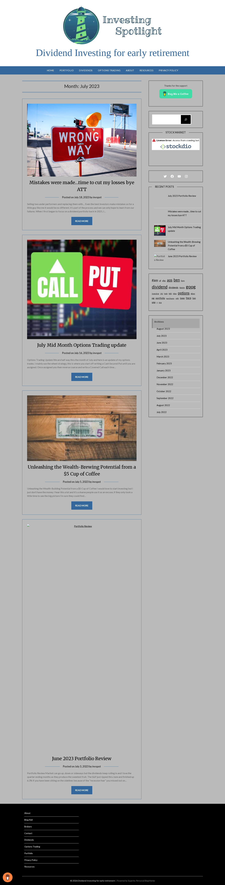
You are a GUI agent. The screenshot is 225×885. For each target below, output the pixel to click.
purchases (170, 298)
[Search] (186, 119)
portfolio (160, 298)
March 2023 (163, 356)
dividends (173, 287)
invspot (97, 197)
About (130, 70)
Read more (81, 221)
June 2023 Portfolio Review (81, 758)
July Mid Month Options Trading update (81, 345)
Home (50, 70)
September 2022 (165, 398)
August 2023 (163, 328)
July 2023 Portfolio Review (182, 195)
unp (154, 302)
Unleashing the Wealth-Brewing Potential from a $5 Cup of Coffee (184, 245)
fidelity (182, 288)
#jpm (155, 280)
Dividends (86, 70)
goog (191, 286)
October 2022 (164, 391)
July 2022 (162, 412)
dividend (159, 286)
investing (155, 294)
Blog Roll (28, 819)
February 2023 (164, 363)
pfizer (193, 294)
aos (169, 280)
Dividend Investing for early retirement (112, 52)
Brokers (28, 826)
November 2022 (165, 384)
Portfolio (67, 70)
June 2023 (162, 342)
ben (177, 280)
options (183, 293)
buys (183, 281)
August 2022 (163, 405)
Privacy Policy (168, 70)
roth (177, 298)
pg (153, 298)
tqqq (182, 298)
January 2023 (164, 370)
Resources (147, 70)
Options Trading (109, 70)
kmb (165, 294)
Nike (175, 294)
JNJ (161, 294)
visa (160, 302)
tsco (188, 298)
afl (160, 281)
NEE (170, 294)
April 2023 (162, 349)
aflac (164, 281)
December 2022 (165, 377)
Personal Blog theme (145, 880)
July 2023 (162, 335)
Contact (28, 833)
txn (194, 298)
